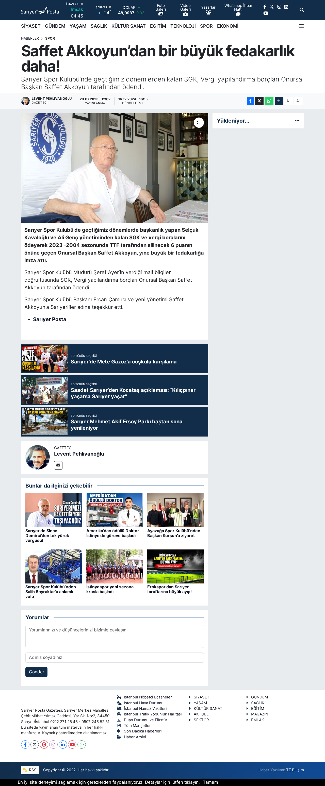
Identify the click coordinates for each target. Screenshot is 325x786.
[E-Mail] (58, 465)
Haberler (30, 38)
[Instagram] (53, 744)
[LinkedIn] (63, 744)
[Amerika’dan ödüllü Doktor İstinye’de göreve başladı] (114, 509)
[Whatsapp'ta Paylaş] (269, 101)
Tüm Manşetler (137, 725)
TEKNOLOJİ (183, 26)
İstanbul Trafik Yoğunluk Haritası (153, 714)
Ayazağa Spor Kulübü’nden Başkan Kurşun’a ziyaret (173, 533)
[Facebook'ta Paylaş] (250, 101)
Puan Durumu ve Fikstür (145, 720)
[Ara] (302, 10)
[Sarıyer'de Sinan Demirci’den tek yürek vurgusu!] (53, 509)
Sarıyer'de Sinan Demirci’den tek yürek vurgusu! (47, 535)
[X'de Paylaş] (259, 101)
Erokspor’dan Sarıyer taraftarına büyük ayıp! (169, 589)
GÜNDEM (55, 26)
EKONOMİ (227, 26)
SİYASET (31, 26)
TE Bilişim (295, 770)
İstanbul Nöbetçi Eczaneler (148, 697)
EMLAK (257, 720)
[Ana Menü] (301, 25)
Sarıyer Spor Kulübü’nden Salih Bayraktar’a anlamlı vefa (50, 591)
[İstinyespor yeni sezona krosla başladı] (114, 565)
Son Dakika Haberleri (143, 731)
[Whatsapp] (81, 744)
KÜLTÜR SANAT (128, 26)
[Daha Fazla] (279, 101)
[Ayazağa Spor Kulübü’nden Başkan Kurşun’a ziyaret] (175, 509)
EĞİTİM (158, 26)
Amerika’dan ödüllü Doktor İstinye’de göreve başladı (112, 533)
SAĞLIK (99, 26)
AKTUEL (201, 714)
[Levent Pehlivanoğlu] (37, 456)
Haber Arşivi (135, 737)
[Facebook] (25, 744)
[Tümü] (297, 120)
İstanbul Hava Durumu (144, 703)
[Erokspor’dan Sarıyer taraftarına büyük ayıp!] (175, 565)
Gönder (36, 671)
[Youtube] (72, 744)
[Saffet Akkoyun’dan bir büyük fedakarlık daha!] (114, 168)
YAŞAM (78, 26)
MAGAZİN (259, 714)
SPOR (206, 26)
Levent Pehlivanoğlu (79, 454)
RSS (32, 770)
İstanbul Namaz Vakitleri (145, 708)
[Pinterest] (44, 744)
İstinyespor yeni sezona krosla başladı (110, 589)
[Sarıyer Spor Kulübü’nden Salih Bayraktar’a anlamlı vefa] (53, 565)
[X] (34, 744)
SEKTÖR (201, 720)
